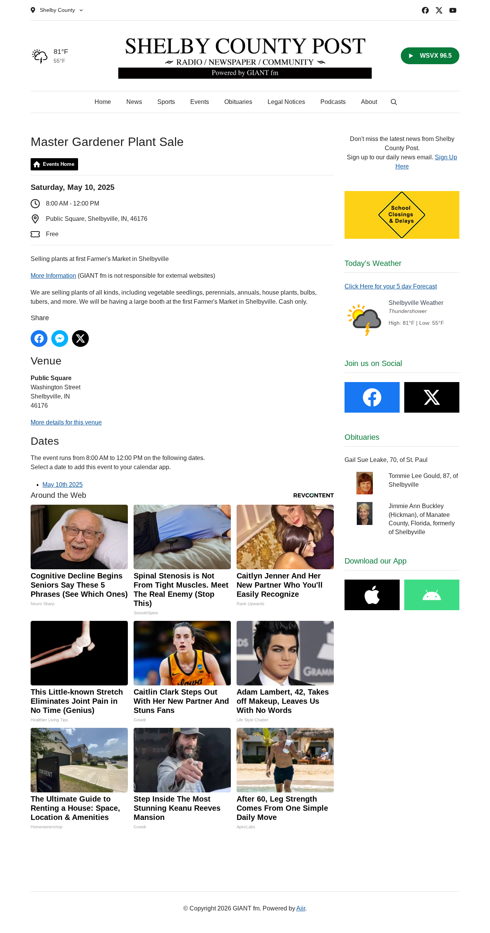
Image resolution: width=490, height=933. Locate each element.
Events (199, 102)
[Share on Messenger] (59, 338)
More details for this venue (66, 422)
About (369, 102)
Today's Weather (373, 263)
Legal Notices (286, 102)
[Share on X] (80, 338)
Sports (166, 102)
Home (103, 102)
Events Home (58, 164)
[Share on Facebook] (39, 338)
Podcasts (333, 102)
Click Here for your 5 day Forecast (391, 286)
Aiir (300, 908)
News (134, 102)
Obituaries (238, 102)
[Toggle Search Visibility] (394, 102)
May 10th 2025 (62, 484)
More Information (53, 275)
